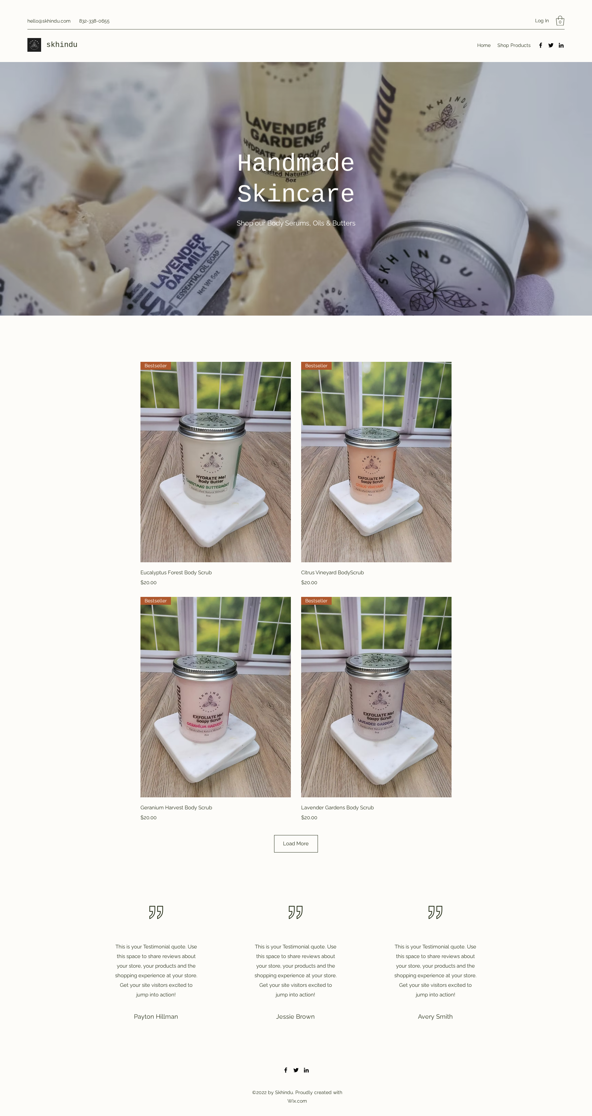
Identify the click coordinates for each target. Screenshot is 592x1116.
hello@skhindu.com (49, 21)
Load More (296, 844)
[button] (560, 21)
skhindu (64, 45)
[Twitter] (550, 45)
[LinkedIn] (561, 45)
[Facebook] (540, 45)
